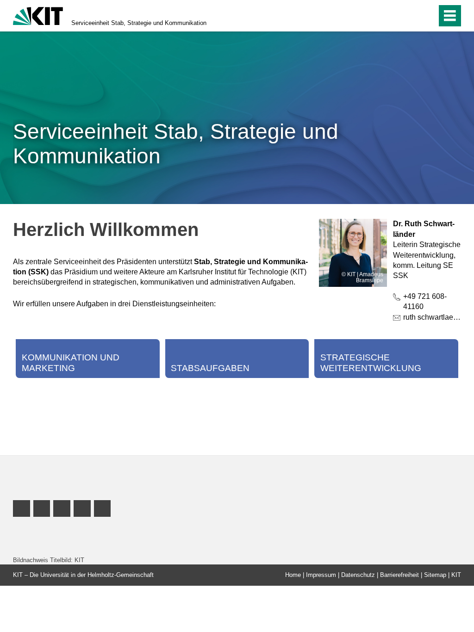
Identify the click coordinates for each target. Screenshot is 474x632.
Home (293, 574)
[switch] (409, 16)
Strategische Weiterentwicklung (370, 363)
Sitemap (435, 574)
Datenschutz (358, 574)
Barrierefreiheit (399, 574)
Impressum (321, 574)
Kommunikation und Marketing (70, 363)
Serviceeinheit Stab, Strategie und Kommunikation (138, 22)
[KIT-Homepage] (38, 15)
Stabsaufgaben (210, 368)
